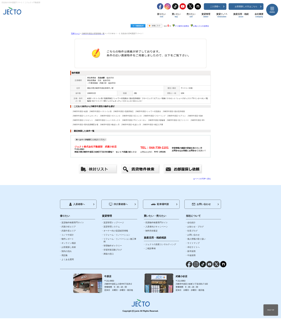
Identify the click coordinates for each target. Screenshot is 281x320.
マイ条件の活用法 (182, 26)
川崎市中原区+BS (197, 120)
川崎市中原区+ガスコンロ (110, 116)
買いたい (176, 15)
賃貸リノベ (221, 15)
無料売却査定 (151, 231)
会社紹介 (191, 222)
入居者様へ (79, 204)
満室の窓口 (108, 254)
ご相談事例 (150, 248)
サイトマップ (193, 243)
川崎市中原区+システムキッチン (85, 116)
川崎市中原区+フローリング (154, 116)
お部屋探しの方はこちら (246, 6)
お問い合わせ (204, 204)
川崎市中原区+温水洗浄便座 (174, 111)
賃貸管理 (206, 15)
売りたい (191, 15)
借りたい (161, 15)
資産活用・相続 (241, 15)
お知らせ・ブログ (195, 226)
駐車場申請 (163, 204)
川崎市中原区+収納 (195, 116)
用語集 (64, 255)
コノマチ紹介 (67, 235)
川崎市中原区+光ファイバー (178, 120)
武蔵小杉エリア (68, 226)
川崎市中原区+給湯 (80, 111)
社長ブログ (192, 231)
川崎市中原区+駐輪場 (156, 120)
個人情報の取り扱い (196, 239)
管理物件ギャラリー (112, 245)
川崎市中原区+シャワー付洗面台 (148, 111)
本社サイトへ (193, 247)
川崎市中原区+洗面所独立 (123, 111)
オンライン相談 (68, 243)
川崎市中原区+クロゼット (83, 120)
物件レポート (67, 239)
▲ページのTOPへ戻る (202, 179)
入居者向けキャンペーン (156, 226)
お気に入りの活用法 (201, 26)
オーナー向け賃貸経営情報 (115, 231)
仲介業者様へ (121, 204)
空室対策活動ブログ (112, 250)
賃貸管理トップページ (113, 222)
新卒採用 (191, 251)
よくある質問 (67, 259)
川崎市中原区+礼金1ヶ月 (131, 125)
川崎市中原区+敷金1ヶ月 (110, 125)
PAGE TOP (270, 310)
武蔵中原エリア (68, 231)
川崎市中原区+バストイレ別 (100, 111)
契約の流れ (66, 251)
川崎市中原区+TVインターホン (134, 120)
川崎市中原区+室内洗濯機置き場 (85, 125)
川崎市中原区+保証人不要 (153, 125)
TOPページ (75, 33)
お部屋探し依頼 (68, 247)
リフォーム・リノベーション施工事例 (119, 240)
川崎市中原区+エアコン (176, 116)
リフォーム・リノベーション (116, 235)
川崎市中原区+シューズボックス (107, 120)
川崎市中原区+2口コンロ (132, 116)
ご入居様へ (215, 6)
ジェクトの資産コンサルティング (160, 244)
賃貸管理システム (111, 226)
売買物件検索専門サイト (156, 222)
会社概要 (259, 15)
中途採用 (191, 255)
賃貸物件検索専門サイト (72, 222)
